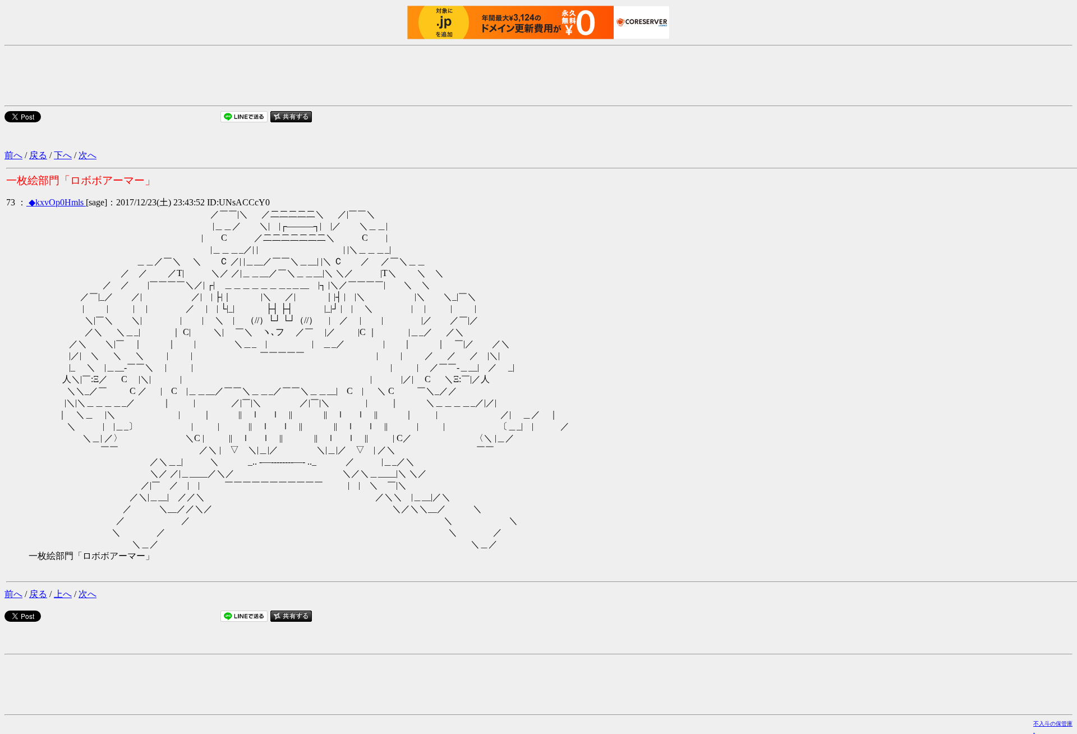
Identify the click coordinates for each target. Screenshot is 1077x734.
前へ (13, 155)
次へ (87, 155)
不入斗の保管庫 (1053, 724)
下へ (63, 155)
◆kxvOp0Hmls (57, 202)
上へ (63, 594)
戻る (38, 155)
